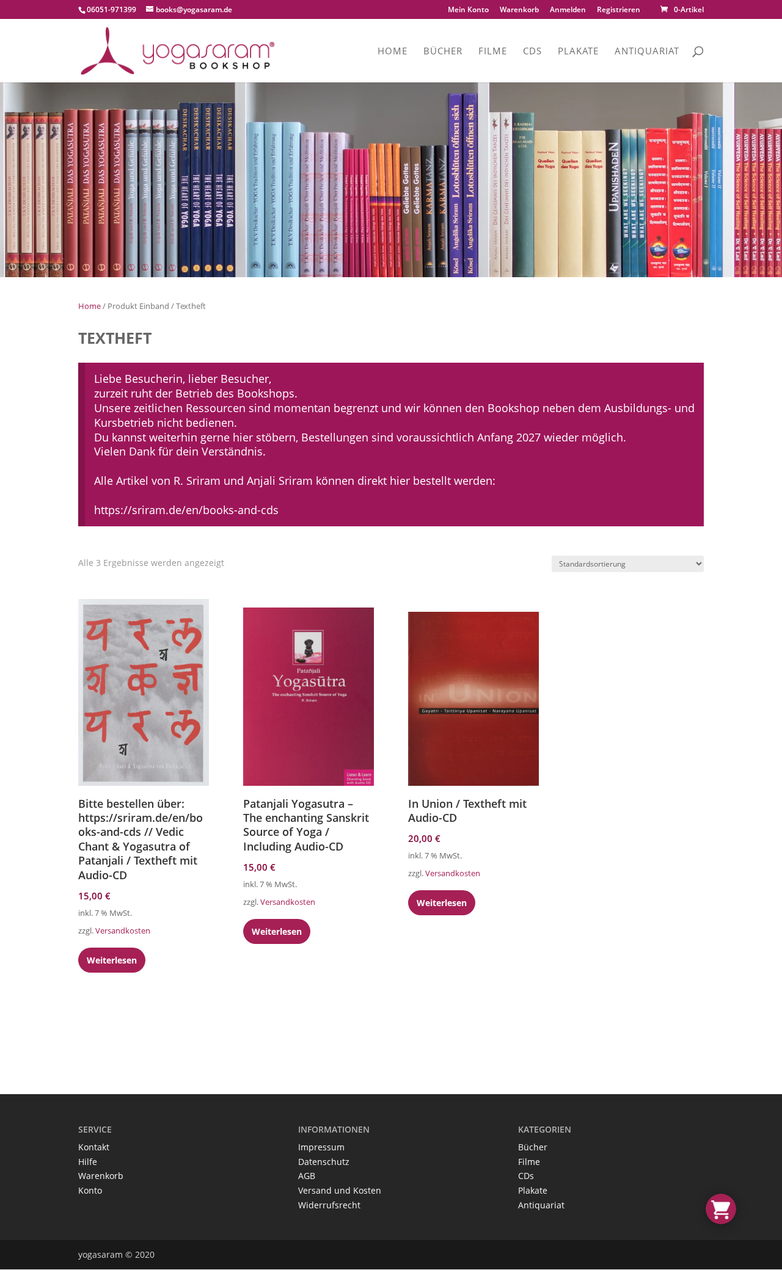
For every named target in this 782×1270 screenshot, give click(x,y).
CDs (532, 51)
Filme (492, 51)
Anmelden (568, 9)
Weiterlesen (112, 960)
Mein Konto (468, 10)
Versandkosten (122, 931)
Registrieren (618, 9)
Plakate (578, 51)
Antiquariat (647, 51)
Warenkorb (519, 10)
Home (392, 51)
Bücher (442, 51)
